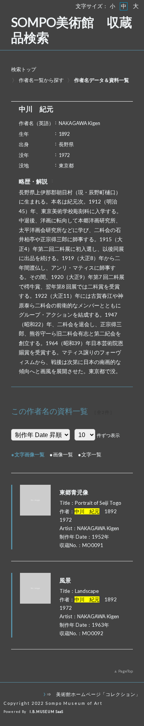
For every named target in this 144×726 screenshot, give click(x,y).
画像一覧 (63, 454)
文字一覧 (91, 454)
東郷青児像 (74, 492)
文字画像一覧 (30, 454)
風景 (65, 580)
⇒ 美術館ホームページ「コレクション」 (93, 694)
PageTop (125, 671)
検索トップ (23, 69)
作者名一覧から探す (41, 80)
